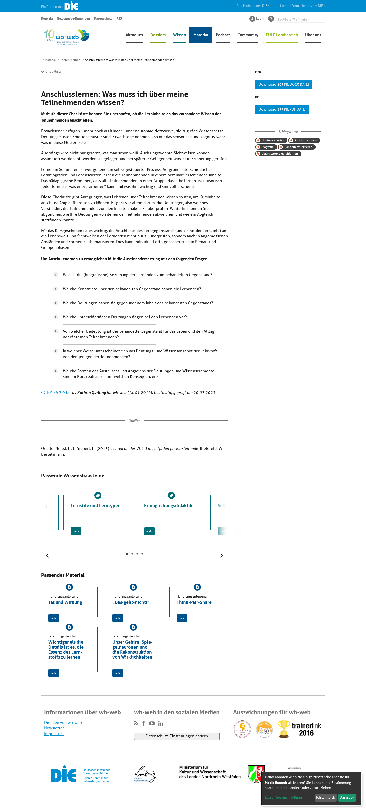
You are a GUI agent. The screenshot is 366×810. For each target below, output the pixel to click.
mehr (76, 531)
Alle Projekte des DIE (252, 6)
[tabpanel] (171, 513)
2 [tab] (132, 554)
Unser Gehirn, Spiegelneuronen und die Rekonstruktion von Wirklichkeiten (132, 649)
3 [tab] (137, 554)
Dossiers (158, 34)
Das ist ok (347, 797)
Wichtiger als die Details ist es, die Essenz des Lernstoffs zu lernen (66, 649)
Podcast (223, 34)
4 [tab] (142, 554)
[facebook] (143, 723)
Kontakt (47, 18)
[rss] (136, 723)
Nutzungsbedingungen (73, 18)
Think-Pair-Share (194, 601)
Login (260, 18)
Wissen (179, 34)
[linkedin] (160, 723)
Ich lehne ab (325, 797)
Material (200, 34)
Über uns (313, 34)
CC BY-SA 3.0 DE (56, 392)
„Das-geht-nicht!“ (130, 601)
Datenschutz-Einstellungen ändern (177, 736)
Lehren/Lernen (70, 60)
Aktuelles (134, 34)
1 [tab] (127, 554)
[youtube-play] (152, 723)
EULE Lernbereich (282, 34)
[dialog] (311, 788)
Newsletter (54, 728)
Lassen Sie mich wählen (283, 797)
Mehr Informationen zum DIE (302, 6)
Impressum (54, 733)
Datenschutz (103, 18)
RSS (119, 18)
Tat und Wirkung (65, 601)
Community (247, 34)
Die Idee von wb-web (63, 722)
